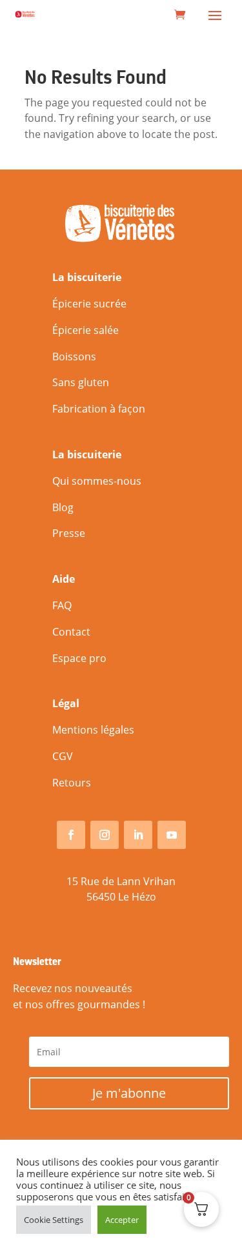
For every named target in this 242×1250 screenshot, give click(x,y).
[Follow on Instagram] (104, 835)
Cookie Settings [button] (53, 1220)
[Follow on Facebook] (71, 835)
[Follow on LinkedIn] (138, 835)
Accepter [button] (122, 1220)
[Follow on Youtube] (171, 835)
